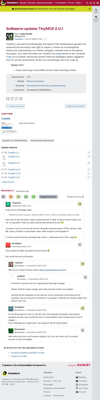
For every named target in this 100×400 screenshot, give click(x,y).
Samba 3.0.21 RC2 (19, 356)
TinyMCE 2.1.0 (14, 163)
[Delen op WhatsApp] (20, 98)
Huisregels (48, 384)
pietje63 (21, 276)
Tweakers (6, 379)
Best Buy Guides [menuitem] (44, 3)
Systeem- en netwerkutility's (14, 140)
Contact (47, 381)
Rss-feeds (83, 388)
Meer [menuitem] (78, 3)
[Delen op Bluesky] (16, 98)
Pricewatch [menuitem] (61, 3)
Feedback (19, 39)
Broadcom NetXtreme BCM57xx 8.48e (27, 353)
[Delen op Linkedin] (12, 98)
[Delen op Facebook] (7, 98)
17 (89, 153)
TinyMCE (5, 119)
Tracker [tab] (96, 12)
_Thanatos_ (17, 203)
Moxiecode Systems (35, 81)
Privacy (46, 392)
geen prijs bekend (27, 123)
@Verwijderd (20, 266)
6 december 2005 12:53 (21, 206)
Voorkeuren (58, 395)
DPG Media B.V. (32, 379)
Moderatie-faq (22, 191)
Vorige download (16, 106)
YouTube (83, 381)
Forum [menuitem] (71, 3)
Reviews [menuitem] (32, 3)
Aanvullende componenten (42, 140)
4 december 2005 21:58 (36, 266)
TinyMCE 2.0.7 (14, 177)
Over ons (57, 381)
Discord (82, 392)
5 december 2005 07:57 (36, 332)
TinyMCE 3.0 (13, 153)
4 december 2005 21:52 (21, 246)
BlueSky (82, 377)
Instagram (83, 384)
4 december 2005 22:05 (36, 310)
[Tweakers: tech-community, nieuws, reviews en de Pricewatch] (9, 3)
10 (89, 163)
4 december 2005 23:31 (38, 279)
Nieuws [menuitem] (23, 3)
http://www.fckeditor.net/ (50, 270)
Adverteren (48, 377)
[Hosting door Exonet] (79, 365)
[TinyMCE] (9, 128)
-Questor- (19, 263)
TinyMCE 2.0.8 (14, 173)
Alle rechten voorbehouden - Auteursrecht (20, 381)
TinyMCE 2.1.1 (14, 156)
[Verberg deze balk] (89, 9)
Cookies (47, 395)
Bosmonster (20, 329)
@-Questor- (22, 279)
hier (59, 53)
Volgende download (74, 106)
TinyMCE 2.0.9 (14, 169)
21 (89, 156)
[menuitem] (87, 3)
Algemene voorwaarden (54, 388)
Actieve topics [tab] (96, 20)
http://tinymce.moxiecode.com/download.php (46, 85)
